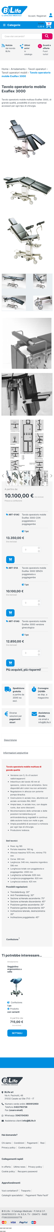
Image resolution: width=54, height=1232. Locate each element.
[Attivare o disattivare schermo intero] (4, 1228)
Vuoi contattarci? (10, 1190)
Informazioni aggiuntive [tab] (15, 752)
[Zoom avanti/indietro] (1, 1228)
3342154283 (21, 1115)
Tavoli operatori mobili (14, 72)
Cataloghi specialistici (12, 1195)
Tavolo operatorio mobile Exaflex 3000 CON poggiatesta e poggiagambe (34, 519)
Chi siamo (6, 1143)
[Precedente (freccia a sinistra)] (1, 1231)
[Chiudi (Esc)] (10, 1228)
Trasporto (25, 1190)
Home (5, 68)
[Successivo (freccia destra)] (4, 1231)
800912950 (32, 1104)
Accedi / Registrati (37, 16)
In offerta (6, 1166)
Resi (42, 1143)
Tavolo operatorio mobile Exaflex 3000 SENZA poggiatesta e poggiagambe (34, 573)
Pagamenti (32, 1143)
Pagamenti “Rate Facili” (37, 1195)
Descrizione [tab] (10, 740)
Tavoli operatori (37, 68)
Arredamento (18, 68)
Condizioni (19, 1143)
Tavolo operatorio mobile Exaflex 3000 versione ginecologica (34, 624)
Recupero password (27, 1171)
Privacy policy (8, 1147)
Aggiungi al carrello (10, 559)
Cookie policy (25, 1147)
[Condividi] (7, 1228)
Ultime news (19, 1166)
